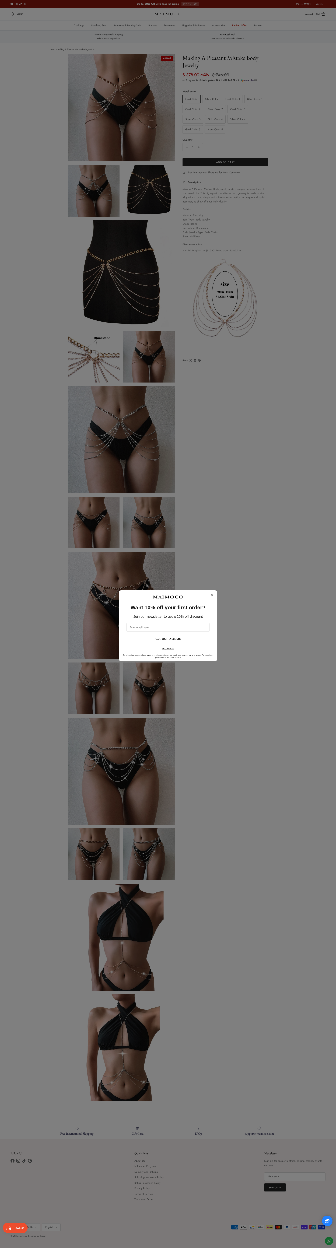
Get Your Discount (168, 638)
